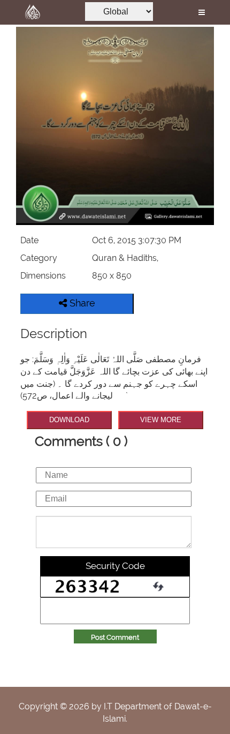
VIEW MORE (160, 420)
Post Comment (115, 637)
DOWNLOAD (69, 420)
